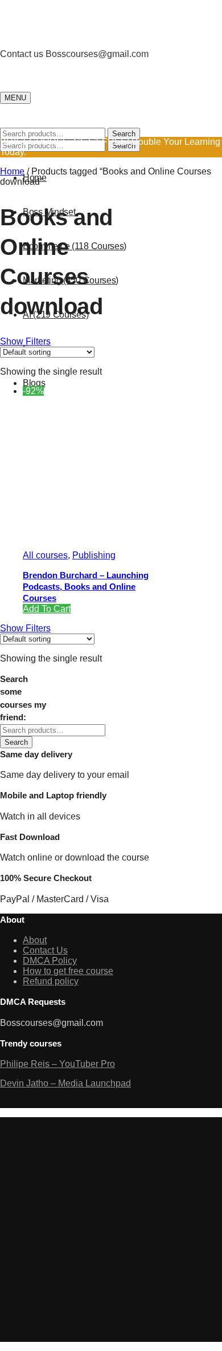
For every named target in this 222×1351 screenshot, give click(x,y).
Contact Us (45, 950)
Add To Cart (47, 609)
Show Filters (25, 341)
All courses (45, 555)
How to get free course (68, 971)
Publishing (94, 555)
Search (123, 133)
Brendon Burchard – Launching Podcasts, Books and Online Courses (86, 586)
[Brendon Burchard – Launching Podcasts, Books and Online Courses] (108, 536)
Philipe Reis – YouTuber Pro (57, 1064)
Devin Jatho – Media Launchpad (65, 1083)
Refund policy (51, 981)
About (35, 940)
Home (12, 171)
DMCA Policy (50, 960)
